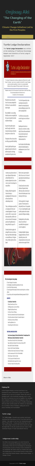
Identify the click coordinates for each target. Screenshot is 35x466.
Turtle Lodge (8, 417)
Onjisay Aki (17, 12)
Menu (8, 37)
